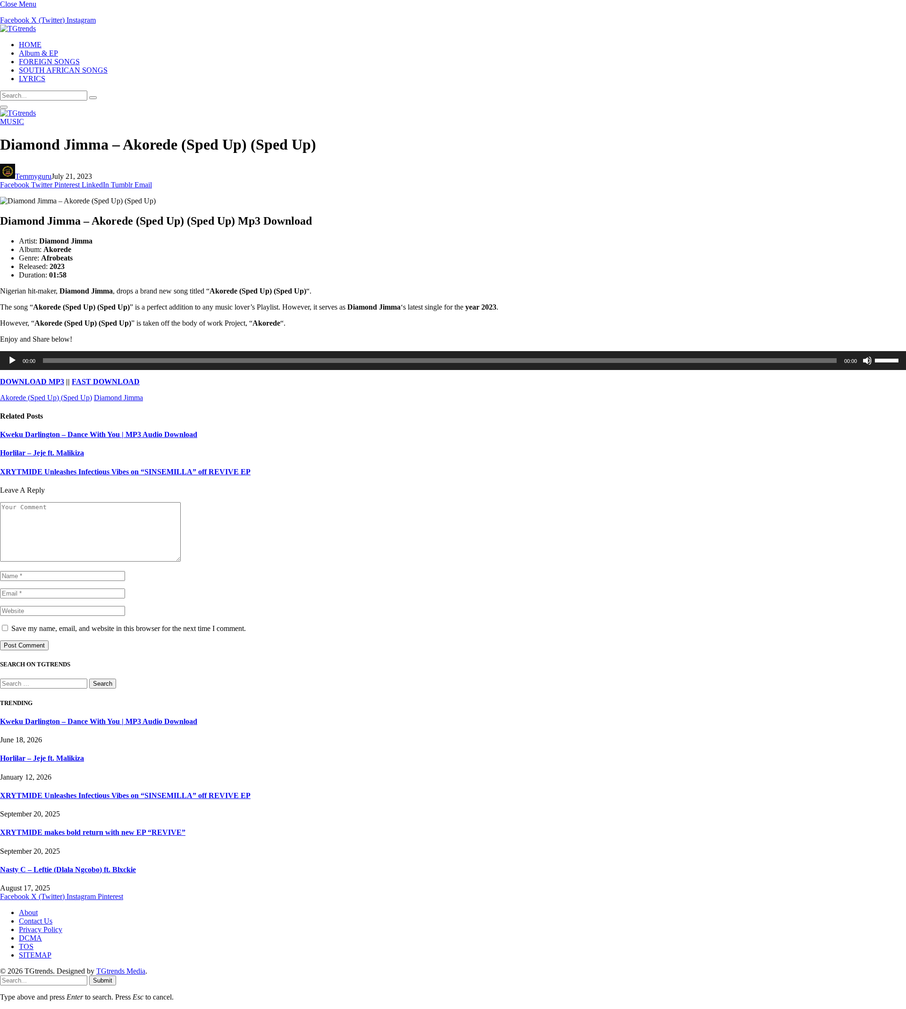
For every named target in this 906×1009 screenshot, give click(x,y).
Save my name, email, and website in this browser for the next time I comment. (128, 628)
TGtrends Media (120, 971)
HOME (30, 45)
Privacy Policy (40, 929)
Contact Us (35, 921)
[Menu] (4, 107)
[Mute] (867, 360)
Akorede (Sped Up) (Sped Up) (46, 398)
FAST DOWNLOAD (106, 382)
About (28, 912)
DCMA (30, 938)
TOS (26, 946)
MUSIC (12, 122)
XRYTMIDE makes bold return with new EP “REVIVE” (92, 832)
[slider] (888, 359)
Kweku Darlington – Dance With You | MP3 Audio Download (98, 434)
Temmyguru (33, 176)
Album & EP (38, 53)
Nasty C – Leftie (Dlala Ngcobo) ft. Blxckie (68, 870)
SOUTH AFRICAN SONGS (63, 70)
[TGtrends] (18, 29)
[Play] (12, 360)
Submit (102, 980)
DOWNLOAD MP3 (32, 382)
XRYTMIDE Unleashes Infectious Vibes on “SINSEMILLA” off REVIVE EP (125, 472)
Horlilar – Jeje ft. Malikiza (42, 453)
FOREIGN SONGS (49, 62)
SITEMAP (35, 955)
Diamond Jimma (118, 398)
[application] (453, 360)
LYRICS (32, 79)
